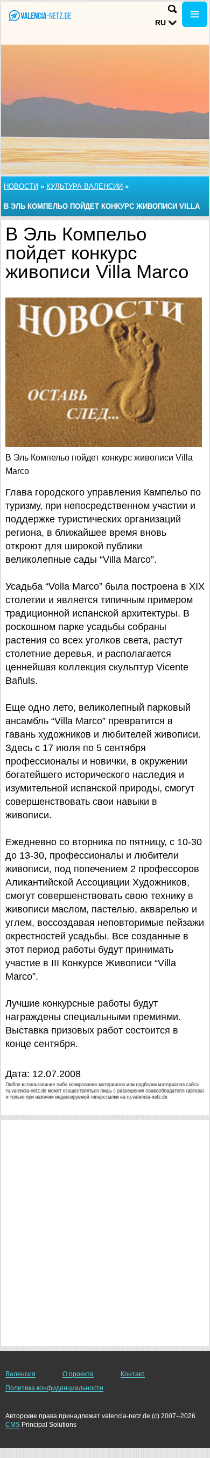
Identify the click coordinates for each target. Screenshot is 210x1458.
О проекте (78, 1374)
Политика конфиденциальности (54, 1388)
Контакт (133, 1374)
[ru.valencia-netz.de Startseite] (40, 15)
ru (160, 22)
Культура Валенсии (84, 186)
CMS (12, 1424)
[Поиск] (172, 9)
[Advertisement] (105, 1233)
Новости (21, 186)
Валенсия (20, 1374)
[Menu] (194, 14)
